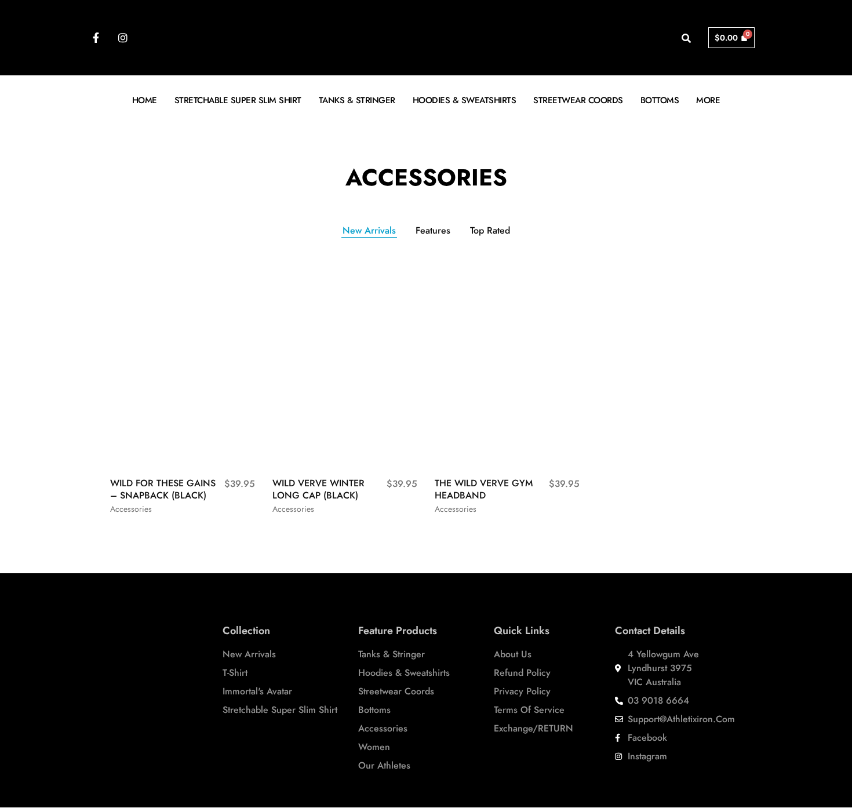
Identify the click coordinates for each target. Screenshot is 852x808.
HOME (144, 100)
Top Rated (490, 230)
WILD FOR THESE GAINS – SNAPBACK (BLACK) (163, 489)
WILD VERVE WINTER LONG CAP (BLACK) (318, 489)
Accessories (131, 509)
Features (433, 230)
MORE (708, 100)
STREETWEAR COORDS (578, 100)
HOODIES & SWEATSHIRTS (464, 100)
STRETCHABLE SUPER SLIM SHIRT (237, 100)
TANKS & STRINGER (357, 100)
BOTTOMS (659, 100)
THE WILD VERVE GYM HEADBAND (484, 489)
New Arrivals (369, 230)
